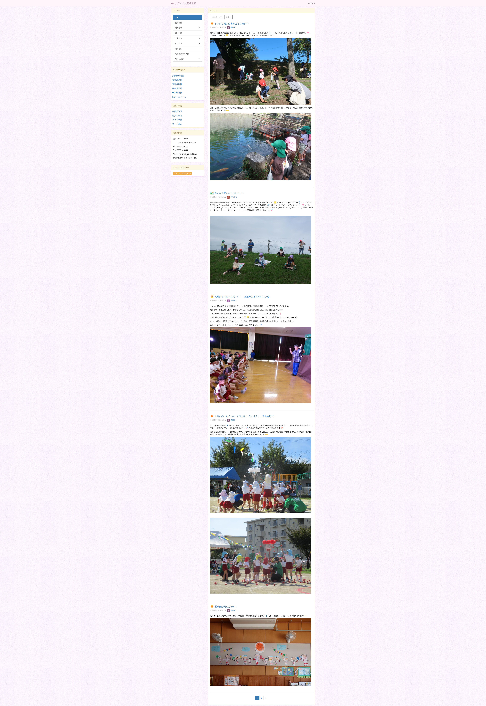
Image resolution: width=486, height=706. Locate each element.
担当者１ (233, 300)
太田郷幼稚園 (178, 75)
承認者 (232, 27)
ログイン (311, 3)
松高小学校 (177, 115)
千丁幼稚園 (177, 92)
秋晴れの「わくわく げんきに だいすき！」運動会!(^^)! (244, 416)
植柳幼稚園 (177, 79)
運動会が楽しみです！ (226, 606)
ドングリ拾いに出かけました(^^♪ (231, 23)
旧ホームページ (179, 96)
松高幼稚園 (177, 88)
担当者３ (233, 197)
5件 (228, 17)
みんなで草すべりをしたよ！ (229, 193)
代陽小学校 (177, 111)
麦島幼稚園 (177, 84)
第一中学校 (177, 124)
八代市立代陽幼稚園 (185, 3)
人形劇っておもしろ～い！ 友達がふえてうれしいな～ (243, 296)
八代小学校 (177, 119)
